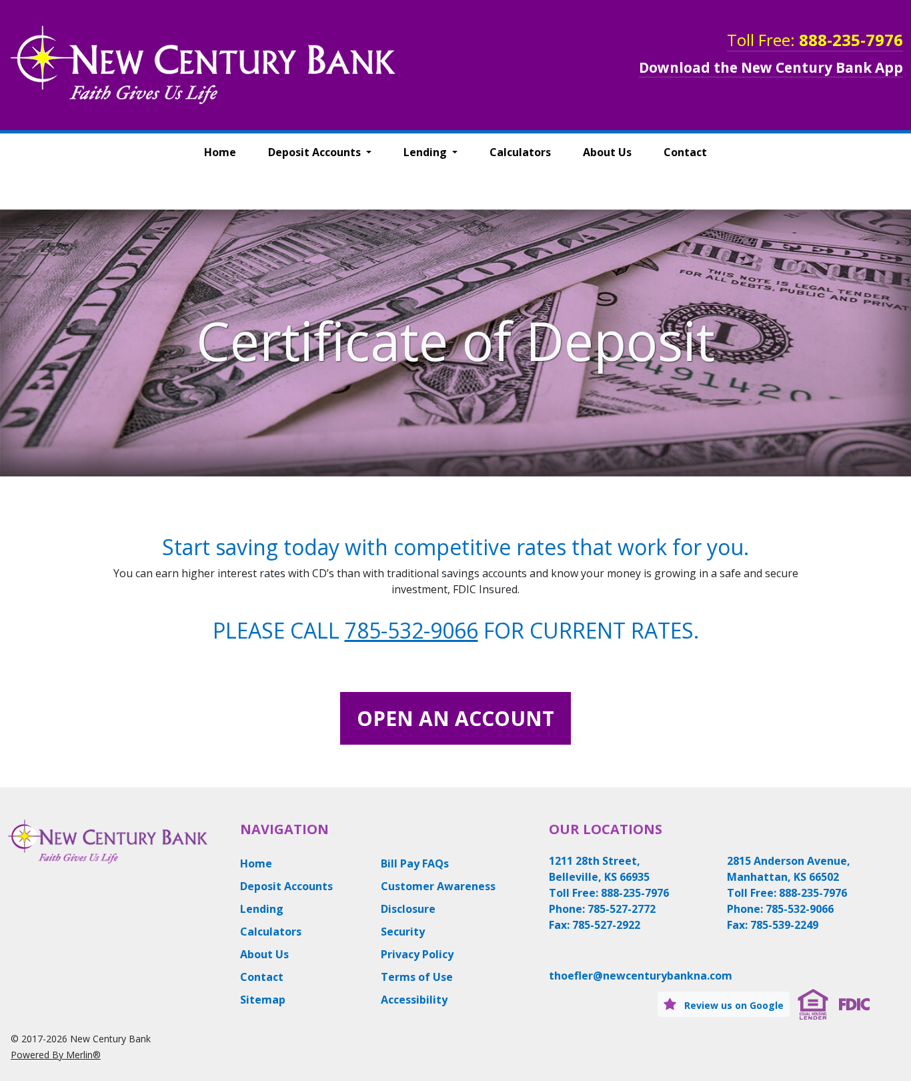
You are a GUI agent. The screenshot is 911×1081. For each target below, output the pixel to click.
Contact (685, 152)
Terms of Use (417, 977)
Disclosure (408, 909)
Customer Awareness (438, 886)
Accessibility (414, 999)
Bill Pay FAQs (415, 863)
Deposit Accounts (315, 152)
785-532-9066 (411, 630)
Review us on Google (733, 1005)
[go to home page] (203, 64)
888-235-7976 (635, 892)
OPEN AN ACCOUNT (455, 718)
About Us (607, 152)
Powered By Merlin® (56, 1054)
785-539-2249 (784, 925)
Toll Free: (815, 40)
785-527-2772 (622, 909)
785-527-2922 (606, 925)
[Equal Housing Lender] (813, 1003)
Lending (426, 152)
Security (403, 931)
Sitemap (262, 999)
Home (220, 152)
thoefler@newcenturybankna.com (640, 975)
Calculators (520, 152)
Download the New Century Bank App (771, 67)
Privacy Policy (417, 954)
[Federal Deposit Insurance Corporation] (854, 1003)
